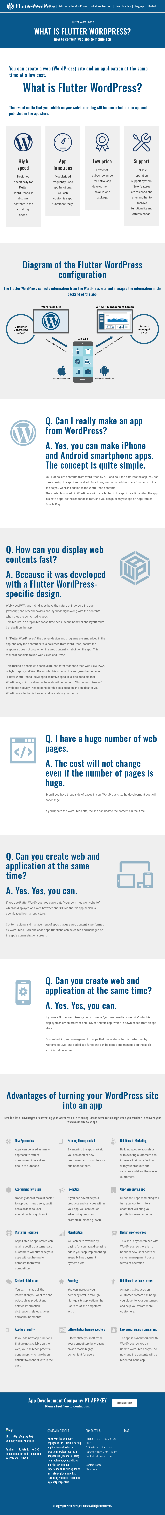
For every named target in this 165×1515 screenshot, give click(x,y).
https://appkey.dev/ (22, 1436)
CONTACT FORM (124, 1403)
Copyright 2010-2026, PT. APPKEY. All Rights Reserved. (84, 1506)
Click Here (91, 1469)
